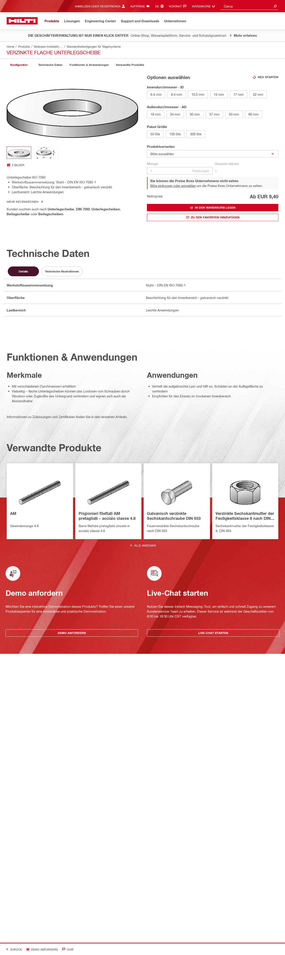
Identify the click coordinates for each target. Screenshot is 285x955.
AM (13, 513)
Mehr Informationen (22, 201)
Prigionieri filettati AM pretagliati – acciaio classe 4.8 (107, 516)
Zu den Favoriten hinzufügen (215, 217)
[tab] (19, 65)
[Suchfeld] (275, 6)
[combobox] (249, 6)
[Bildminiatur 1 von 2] (19, 152)
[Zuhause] (22, 20)
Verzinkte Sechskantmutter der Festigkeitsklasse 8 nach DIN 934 (245, 516)
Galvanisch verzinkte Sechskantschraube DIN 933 (174, 516)
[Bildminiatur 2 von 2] (46, 152)
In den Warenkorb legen (215, 207)
